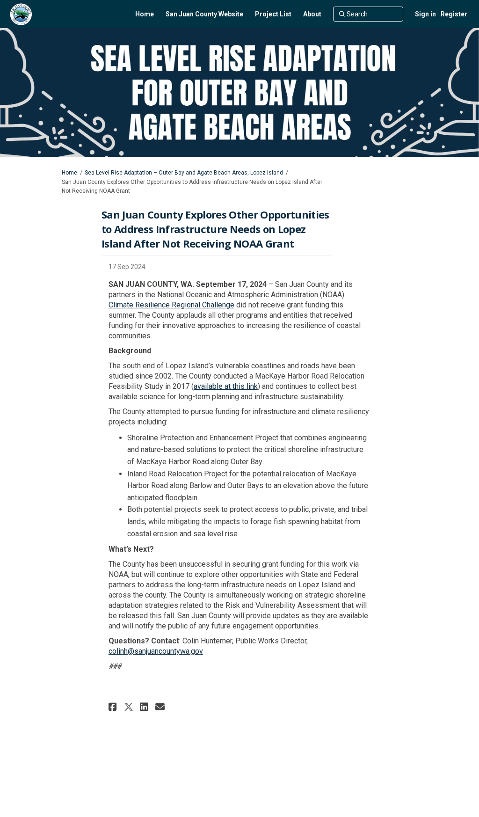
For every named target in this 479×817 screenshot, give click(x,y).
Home (69, 172)
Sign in (425, 14)
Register (454, 14)
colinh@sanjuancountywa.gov (156, 651)
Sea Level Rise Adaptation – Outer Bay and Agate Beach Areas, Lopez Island (184, 172)
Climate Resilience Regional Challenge (171, 304)
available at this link (226, 386)
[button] (114, 707)
